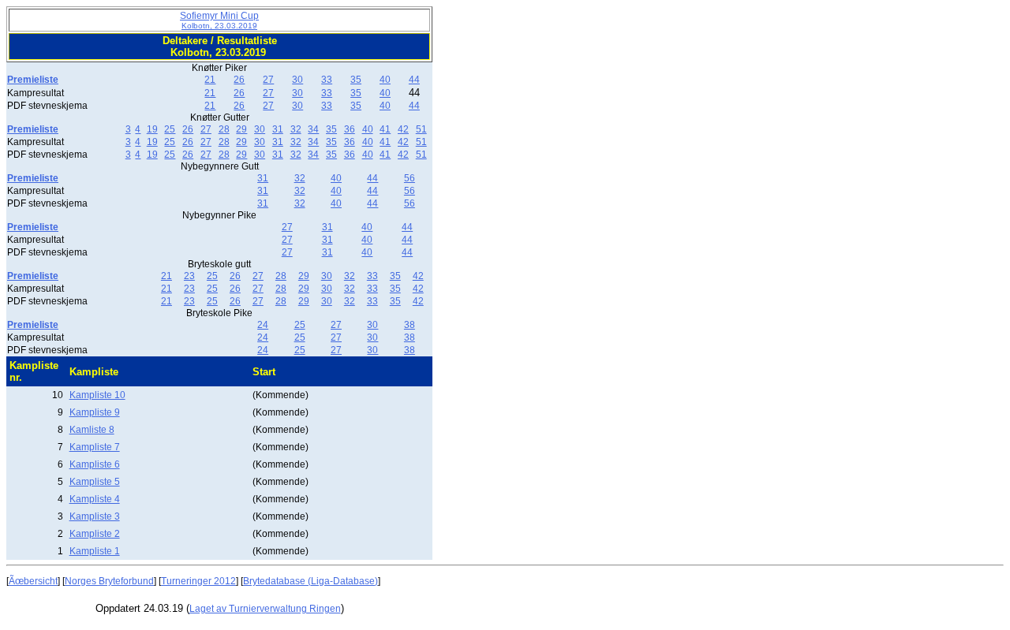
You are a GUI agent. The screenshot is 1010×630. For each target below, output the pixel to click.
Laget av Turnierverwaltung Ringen (265, 608)
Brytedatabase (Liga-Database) (310, 581)
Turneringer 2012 (198, 581)
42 (403, 129)
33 (326, 79)
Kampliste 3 (94, 516)
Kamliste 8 (91, 429)
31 (277, 129)
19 (152, 129)
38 (409, 324)
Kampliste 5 (94, 481)
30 (297, 79)
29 (241, 129)
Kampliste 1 (94, 551)
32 (295, 129)
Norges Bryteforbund (109, 581)
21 (209, 79)
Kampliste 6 (94, 464)
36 (349, 129)
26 (239, 79)
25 (169, 129)
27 (268, 79)
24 (262, 324)
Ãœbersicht (33, 581)
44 (414, 79)
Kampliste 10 (97, 395)
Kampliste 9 (94, 412)
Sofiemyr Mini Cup (219, 20)
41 (385, 129)
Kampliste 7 (94, 447)
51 (421, 129)
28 (224, 129)
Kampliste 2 (94, 533)
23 (189, 275)
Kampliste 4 (94, 499)
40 (385, 79)
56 (409, 178)
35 (355, 79)
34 (313, 129)
